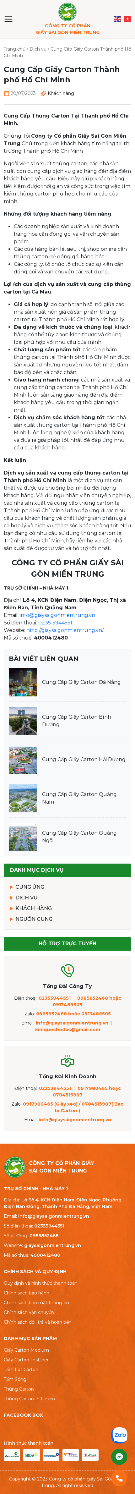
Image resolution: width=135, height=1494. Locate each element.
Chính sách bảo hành (26, 1293)
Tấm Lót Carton (21, 1369)
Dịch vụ (38, 49)
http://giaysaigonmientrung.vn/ (65, 630)
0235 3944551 (55, 623)
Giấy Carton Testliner (26, 1360)
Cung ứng (29, 887)
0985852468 (44, 1236)
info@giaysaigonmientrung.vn (57, 615)
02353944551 (49, 1226)
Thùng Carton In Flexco (29, 1399)
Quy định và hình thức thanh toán (41, 1283)
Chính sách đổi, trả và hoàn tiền (38, 1322)
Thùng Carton (19, 1389)
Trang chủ (14, 49)
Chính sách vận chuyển (29, 1312)
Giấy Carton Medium (26, 1350)
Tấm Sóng (15, 1379)
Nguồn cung (33, 919)
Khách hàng (61, 93)
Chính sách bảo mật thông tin (36, 1302)
